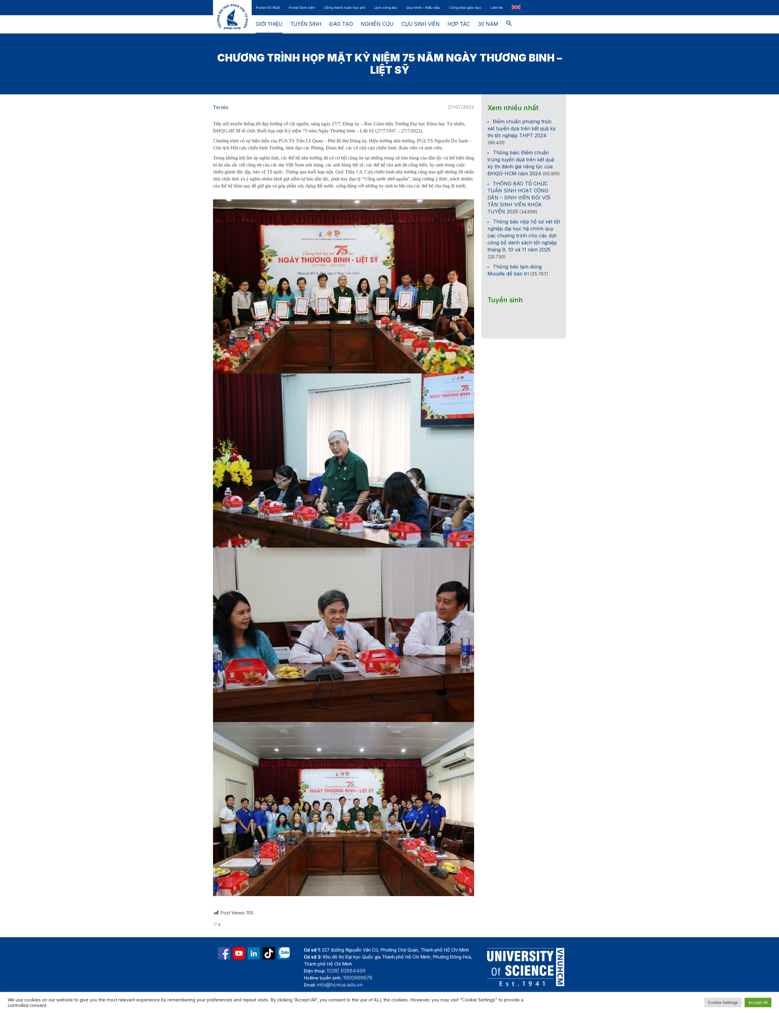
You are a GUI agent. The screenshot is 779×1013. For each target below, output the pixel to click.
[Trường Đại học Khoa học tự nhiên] (254, 953)
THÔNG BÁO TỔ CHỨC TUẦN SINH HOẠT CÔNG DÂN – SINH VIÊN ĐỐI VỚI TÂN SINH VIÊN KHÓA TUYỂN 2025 (518, 198)
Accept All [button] (758, 1002)
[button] (509, 24)
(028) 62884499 (346, 971)
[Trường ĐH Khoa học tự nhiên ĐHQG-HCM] (224, 953)
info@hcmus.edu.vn (340, 985)
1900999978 (357, 978)
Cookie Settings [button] (723, 1002)
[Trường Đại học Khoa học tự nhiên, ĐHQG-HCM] (239, 953)
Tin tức (221, 107)
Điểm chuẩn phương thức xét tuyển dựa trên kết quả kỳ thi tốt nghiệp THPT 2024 (521, 128)
